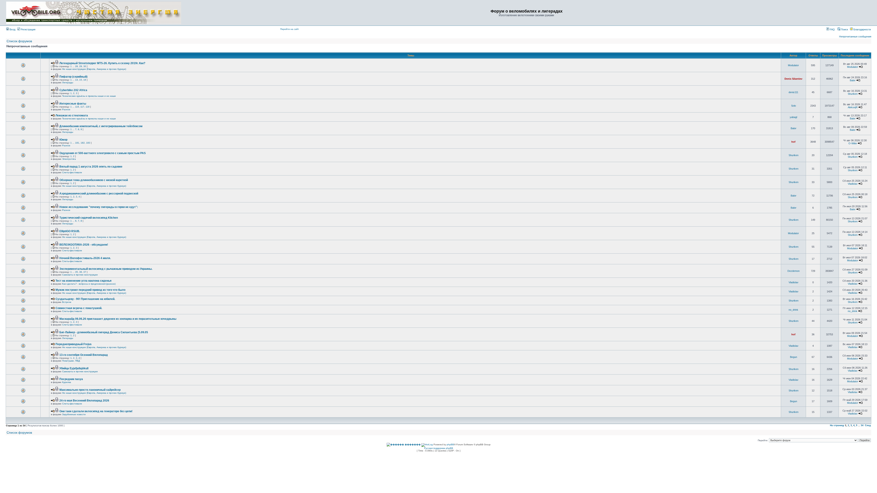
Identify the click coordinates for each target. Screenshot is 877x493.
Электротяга (69, 159)
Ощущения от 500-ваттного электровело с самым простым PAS (102, 153)
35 (76, 272)
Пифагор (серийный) (73, 76)
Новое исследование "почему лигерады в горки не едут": (98, 207)
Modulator (793, 65)
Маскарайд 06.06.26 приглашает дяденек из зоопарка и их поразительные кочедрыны (117, 318)
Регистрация (27, 29)
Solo (793, 105)
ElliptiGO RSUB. (69, 231)
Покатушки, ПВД (71, 360)
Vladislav (853, 183)
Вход (12, 29)
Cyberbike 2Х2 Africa (73, 90)
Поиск (844, 29)
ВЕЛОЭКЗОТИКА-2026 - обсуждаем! (83, 244)
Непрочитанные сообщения (855, 36)
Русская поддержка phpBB (438, 448)
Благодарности (862, 29)
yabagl (793, 117)
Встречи (66, 302)
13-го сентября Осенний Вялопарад (83, 355)
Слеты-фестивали (72, 172)
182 (83, 143)
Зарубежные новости (74, 414)
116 (77, 106)
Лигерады (67, 82)
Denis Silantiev (793, 78)
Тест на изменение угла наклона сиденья (83, 280)
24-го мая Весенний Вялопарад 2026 (84, 400)
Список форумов (19, 41)
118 (88, 106)
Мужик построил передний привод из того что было (90, 289)
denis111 (793, 92)
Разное (66, 109)
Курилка (66, 382)
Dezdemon (793, 271)
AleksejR (853, 107)
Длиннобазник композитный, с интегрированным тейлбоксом (101, 126)
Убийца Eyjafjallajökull (73, 368)
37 (84, 272)
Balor (853, 80)
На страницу (837, 425)
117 (82, 106)
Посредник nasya (71, 379)
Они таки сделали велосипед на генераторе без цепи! (95, 411)
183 (88, 143)
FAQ (832, 29)
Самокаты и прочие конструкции (80, 274)
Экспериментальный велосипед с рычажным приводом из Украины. (105, 268)
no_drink (793, 309)
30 (84, 66)
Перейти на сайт (289, 29)
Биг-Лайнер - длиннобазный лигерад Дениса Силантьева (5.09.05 (103, 332)
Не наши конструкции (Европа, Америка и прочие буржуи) (94, 69)
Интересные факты (72, 103)
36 (80, 272)
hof (793, 141)
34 (862, 425)
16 (84, 80)
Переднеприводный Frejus (73, 344)
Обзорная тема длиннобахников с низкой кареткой (93, 180)
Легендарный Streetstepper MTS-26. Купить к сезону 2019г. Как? (102, 63)
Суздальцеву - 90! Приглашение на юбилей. (85, 299)
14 (76, 80)
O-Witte (852, 143)
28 (76, 66)
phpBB (450, 444)
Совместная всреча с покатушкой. (78, 308)
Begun (793, 357)
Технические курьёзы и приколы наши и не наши (89, 96)
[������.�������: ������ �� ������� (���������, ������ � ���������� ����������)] (404, 444)
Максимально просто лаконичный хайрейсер (90, 389)
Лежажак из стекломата (71, 115)
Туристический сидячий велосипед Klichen (88, 217)
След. (868, 425)
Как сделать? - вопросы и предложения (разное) (89, 284)
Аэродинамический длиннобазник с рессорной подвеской (98, 193)
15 (80, 80)
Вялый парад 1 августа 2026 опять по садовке (90, 166)
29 (80, 66)
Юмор (63, 139)
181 (77, 143)
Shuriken (853, 93)
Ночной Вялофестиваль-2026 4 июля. (85, 258)
